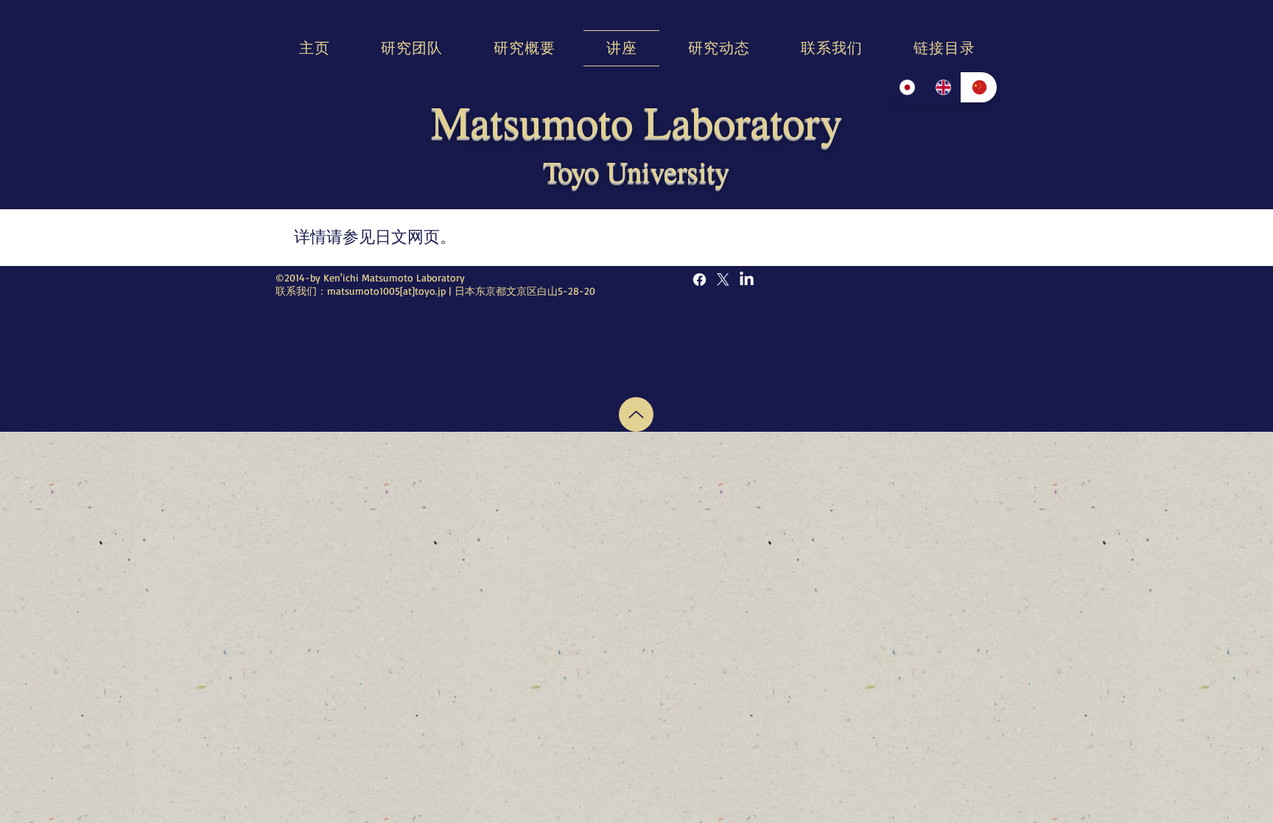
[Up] (636, 414)
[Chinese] (979, 87)
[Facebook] (699, 279)
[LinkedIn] (746, 279)
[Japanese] (907, 87)
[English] (943, 87)
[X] (723, 279)
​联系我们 (296, 290)
